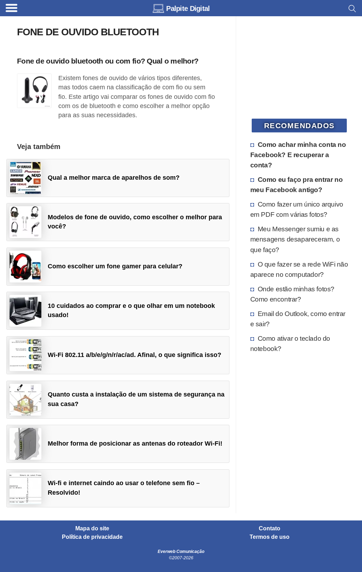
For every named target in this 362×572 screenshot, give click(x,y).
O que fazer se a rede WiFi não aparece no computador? (299, 269)
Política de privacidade (92, 537)
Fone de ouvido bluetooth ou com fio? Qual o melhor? (107, 61)
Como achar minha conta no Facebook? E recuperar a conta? (298, 155)
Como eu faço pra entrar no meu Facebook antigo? (296, 184)
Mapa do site (92, 528)
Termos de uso (270, 537)
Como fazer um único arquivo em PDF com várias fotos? (296, 209)
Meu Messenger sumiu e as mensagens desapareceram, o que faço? (295, 239)
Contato (269, 528)
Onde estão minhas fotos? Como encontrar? (292, 294)
